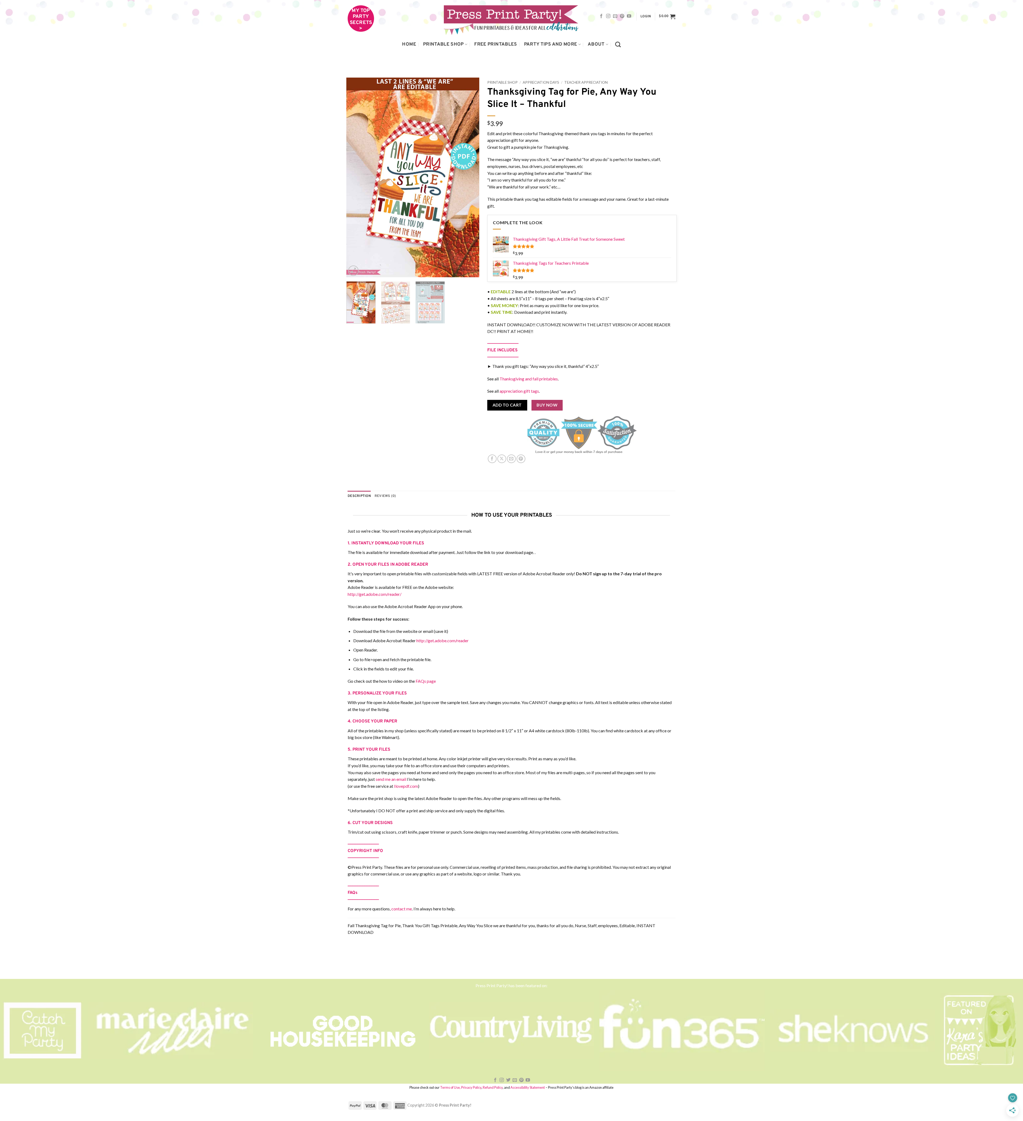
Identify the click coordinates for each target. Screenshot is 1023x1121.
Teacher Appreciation (586, 82)
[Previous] (355, 178)
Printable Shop (443, 44)
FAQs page (426, 681)
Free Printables (495, 44)
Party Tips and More (550, 44)
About (596, 44)
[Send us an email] (615, 16)
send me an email (391, 779)
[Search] (618, 44)
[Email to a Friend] (511, 459)
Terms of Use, (450, 1087)
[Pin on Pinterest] (521, 459)
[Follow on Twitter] (508, 1080)
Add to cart (507, 405)
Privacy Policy (471, 1087)
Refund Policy (493, 1087)
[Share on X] (501, 459)
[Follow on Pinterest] (622, 16)
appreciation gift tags (519, 390)
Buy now (547, 405)
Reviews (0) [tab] (385, 496)
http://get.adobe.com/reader (442, 640)
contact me (401, 908)
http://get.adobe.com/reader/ (374, 594)
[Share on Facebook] (492, 459)
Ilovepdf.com (406, 786)
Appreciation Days (541, 82)
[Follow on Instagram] (608, 16)
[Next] (470, 178)
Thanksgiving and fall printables (529, 378)
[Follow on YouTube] (629, 16)
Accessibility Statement (527, 1087)
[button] (645, 17)
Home (409, 44)
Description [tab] (359, 496)
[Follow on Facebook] (601, 16)
